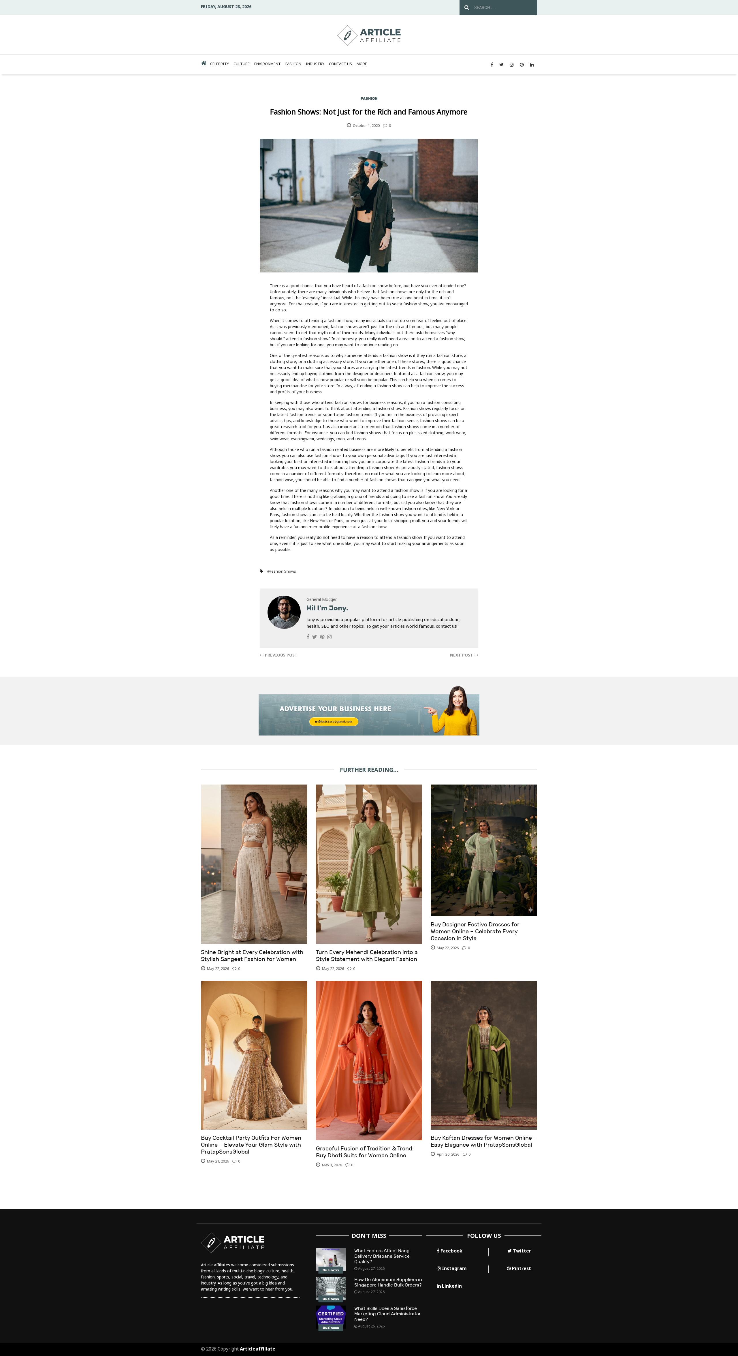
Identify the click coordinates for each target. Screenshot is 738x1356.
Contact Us (340, 63)
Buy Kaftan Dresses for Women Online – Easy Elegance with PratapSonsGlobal (484, 1141)
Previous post (281, 655)
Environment (267, 63)
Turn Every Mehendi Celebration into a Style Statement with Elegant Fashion (367, 955)
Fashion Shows (283, 571)
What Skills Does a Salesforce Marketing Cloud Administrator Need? (387, 1314)
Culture (242, 63)
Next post (462, 655)
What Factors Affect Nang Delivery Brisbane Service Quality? (382, 1256)
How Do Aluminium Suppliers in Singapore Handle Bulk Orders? (388, 1282)
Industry (315, 63)
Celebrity (219, 63)
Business (331, 1270)
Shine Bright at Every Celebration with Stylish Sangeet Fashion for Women (252, 955)
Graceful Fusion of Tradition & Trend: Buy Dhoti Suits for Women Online (365, 1152)
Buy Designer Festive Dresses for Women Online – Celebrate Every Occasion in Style (475, 931)
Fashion (293, 63)
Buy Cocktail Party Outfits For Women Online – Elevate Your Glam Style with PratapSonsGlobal (251, 1144)
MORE (362, 63)
